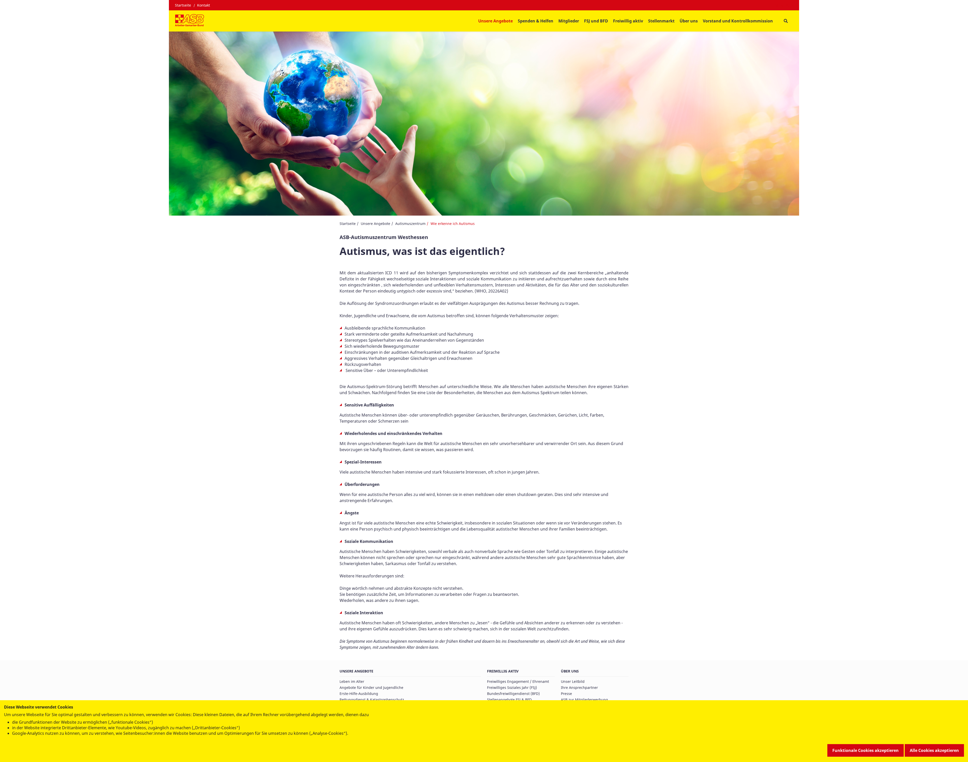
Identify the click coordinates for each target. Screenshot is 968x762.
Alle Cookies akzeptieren (934, 750)
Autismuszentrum (410, 223)
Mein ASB (784, 5)
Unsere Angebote (375, 223)
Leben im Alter (352, 681)
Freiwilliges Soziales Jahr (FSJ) (512, 687)
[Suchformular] (785, 21)
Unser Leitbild (573, 681)
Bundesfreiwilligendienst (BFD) (513, 693)
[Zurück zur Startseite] (189, 20)
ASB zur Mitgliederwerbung (584, 699)
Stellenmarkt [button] (661, 21)
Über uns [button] (689, 21)
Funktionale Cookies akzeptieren (865, 750)
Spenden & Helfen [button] (535, 21)
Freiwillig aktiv (503, 671)
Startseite (183, 5)
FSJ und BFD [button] (596, 21)
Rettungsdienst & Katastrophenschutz (372, 699)
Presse (566, 693)
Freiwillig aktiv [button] (628, 21)
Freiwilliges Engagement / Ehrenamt (518, 681)
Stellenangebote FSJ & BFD (509, 699)
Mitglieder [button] (568, 21)
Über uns (570, 671)
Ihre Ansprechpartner (579, 687)
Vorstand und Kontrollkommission (738, 21)
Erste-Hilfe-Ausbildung (359, 693)
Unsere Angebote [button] (495, 21)
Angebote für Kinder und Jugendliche (371, 687)
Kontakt (203, 5)
